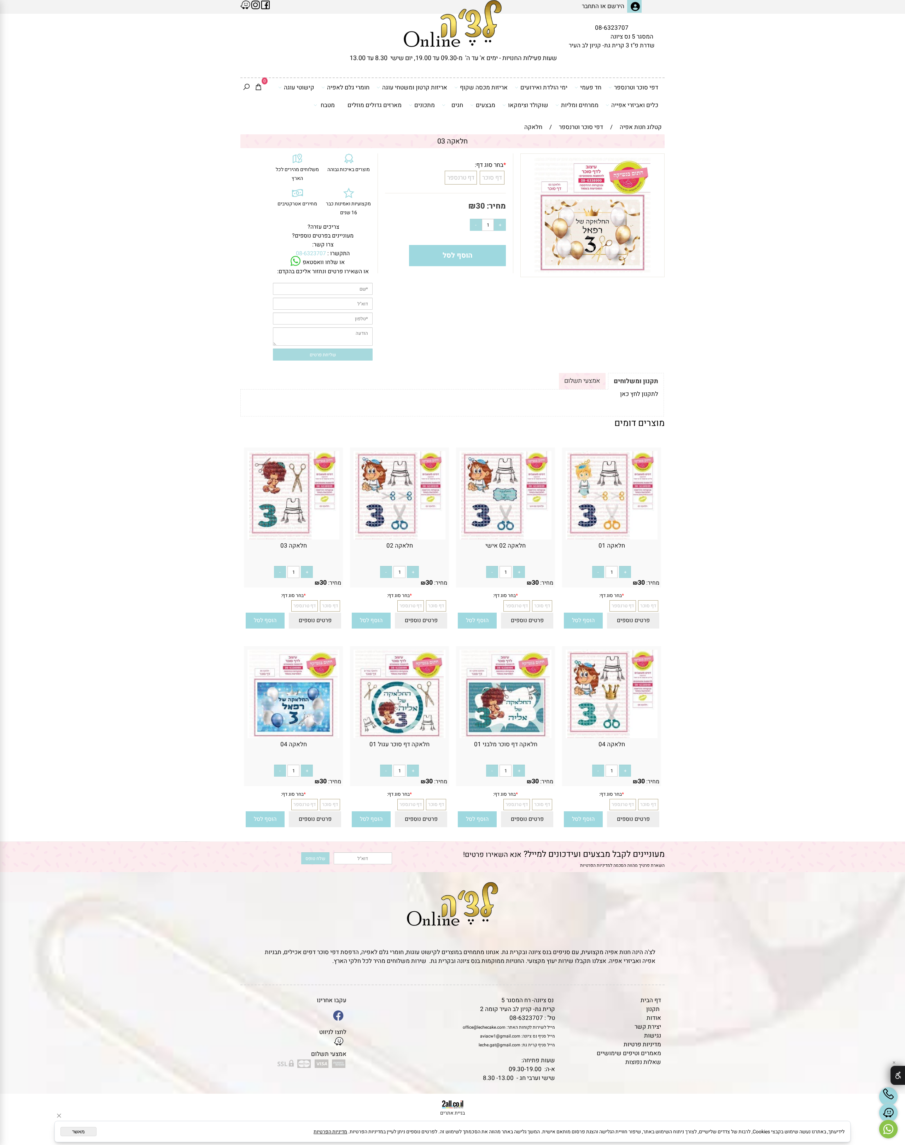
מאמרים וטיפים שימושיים (629, 1053)
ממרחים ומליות (580, 105)
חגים (457, 105)
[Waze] (888, 1112)
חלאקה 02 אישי (505, 545)
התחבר (590, 6)
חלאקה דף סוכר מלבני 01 (505, 744)
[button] (583, 620)
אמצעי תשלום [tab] (582, 381)
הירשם (615, 6)
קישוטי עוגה (299, 87)
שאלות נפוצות (643, 1062)
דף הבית (651, 1000)
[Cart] (258, 88)
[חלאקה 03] (293, 537)
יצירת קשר (648, 1026)
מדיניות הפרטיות (595, 865)
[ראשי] (453, 23)
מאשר (78, 1131)
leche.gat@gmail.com (499, 1045)
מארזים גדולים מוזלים (375, 105)
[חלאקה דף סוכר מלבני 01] (505, 736)
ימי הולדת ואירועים (543, 87)
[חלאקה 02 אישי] (505, 537)
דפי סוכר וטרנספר (636, 87)
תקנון (653, 1009)
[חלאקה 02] (399, 537)
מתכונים (424, 105)
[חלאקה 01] (611, 537)
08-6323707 (612, 27)
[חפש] (246, 88)
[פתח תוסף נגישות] (898, 1075)
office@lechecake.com (484, 1027)
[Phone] (888, 1096)
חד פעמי (590, 87)
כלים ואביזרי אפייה (634, 105)
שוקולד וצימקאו (528, 105)
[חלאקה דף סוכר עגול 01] (399, 736)
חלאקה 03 (293, 545)
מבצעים (485, 105)
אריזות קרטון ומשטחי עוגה (414, 87)
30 (480, 206)
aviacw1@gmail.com (500, 1036)
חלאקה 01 (612, 545)
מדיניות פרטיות (642, 1044)
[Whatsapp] (888, 1129)
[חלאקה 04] (611, 736)
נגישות (652, 1035)
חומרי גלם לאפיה (348, 87)
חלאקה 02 (399, 545)
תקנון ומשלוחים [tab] (636, 381)
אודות (654, 1017)
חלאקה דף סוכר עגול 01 (399, 744)
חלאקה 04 (612, 744)
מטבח (328, 105)
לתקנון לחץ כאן (639, 394)
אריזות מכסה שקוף (484, 87)
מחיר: (495, 206)
